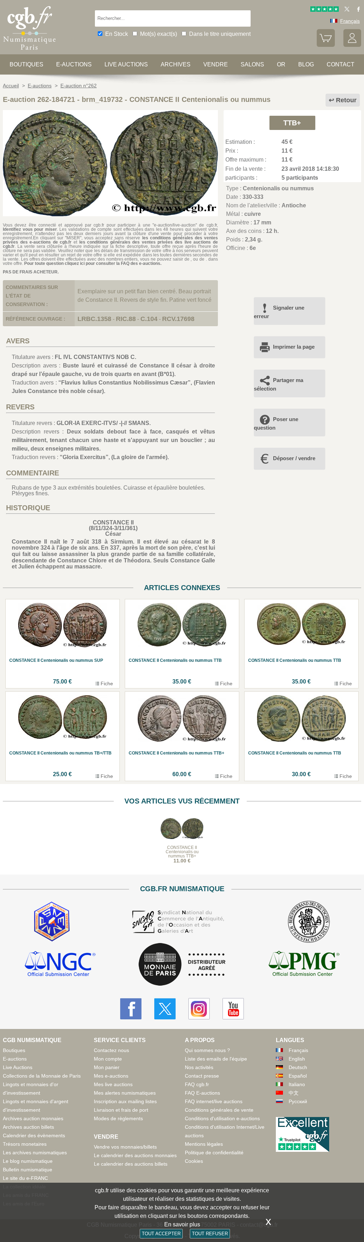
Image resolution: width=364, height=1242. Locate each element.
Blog (306, 64)
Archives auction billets (28, 1127)
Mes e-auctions (111, 1076)
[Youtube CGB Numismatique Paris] (233, 1008)
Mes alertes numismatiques (125, 1093)
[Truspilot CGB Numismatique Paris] (324, 10)
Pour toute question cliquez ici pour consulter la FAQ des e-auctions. (92, 263)
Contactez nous (111, 1050)
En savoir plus (182, 1224)
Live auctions (126, 64)
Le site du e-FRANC (25, 1178)
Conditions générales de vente (219, 1110)
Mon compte (108, 1059)
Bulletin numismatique (27, 1169)
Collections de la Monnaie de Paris (42, 1076)
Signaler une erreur (279, 312)
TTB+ (292, 122)
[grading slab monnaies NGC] (60, 964)
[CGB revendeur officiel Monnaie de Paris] (182, 965)
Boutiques (26, 64)
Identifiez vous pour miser (30, 229)
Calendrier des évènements (34, 1135)
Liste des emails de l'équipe (216, 1059)
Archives (176, 64)
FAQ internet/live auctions (213, 1101)
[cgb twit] (345, 10)
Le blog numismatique (28, 1161)
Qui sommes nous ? (207, 1050)
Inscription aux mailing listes (125, 1101)
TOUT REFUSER (210, 1233)
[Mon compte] (352, 45)
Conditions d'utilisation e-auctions (222, 1118)
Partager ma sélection (278, 384)
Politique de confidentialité (214, 1152)
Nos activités (199, 1067)
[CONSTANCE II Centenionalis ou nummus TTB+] (110, 214)
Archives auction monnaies (33, 1118)
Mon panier (106, 1067)
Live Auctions (17, 1067)
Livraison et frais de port (121, 1110)
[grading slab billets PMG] (303, 965)
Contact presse (202, 1076)
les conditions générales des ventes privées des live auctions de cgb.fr (110, 244)
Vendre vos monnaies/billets (125, 1147)
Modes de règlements (118, 1118)
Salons (252, 64)
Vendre (215, 64)
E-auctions (74, 64)
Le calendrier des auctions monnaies (135, 1155)
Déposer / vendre (294, 458)
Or (281, 64)
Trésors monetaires (25, 1144)
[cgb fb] (356, 10)
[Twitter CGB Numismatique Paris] (165, 1008)
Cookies (194, 1161)
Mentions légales (204, 1144)
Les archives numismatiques (35, 1152)
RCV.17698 (178, 318)
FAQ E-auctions (202, 1093)
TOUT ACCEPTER (161, 1233)
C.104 (148, 318)
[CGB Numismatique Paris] (29, 51)
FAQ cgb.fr (197, 1084)
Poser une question (276, 423)
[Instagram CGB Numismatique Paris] (199, 1008)
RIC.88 (126, 318)
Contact (340, 64)
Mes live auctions (113, 1084)
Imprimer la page (294, 347)
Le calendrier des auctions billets (130, 1164)
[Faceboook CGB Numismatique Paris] (130, 1008)
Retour (346, 100)
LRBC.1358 (94, 318)
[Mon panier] (325, 45)
